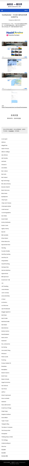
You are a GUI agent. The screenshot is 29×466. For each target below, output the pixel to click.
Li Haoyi (3, 299)
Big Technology (5, 180)
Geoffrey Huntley (5, 254)
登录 (19, 118)
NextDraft (4, 340)
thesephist (4, 433)
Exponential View (5, 244)
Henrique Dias (5, 267)
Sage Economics (5, 382)
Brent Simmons (5, 190)
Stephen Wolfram (6, 414)
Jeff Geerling (4, 286)
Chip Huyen (4, 200)
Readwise (4, 366)
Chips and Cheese (6, 203)
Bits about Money (6, 184)
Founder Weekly (5, 251)
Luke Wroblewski (5, 308)
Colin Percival (4, 209)
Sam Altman (4, 385)
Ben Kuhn (3, 174)
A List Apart (4, 139)
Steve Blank (4, 417)
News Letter (4, 337)
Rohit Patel (4, 376)
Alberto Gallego (5, 151)
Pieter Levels (4, 356)
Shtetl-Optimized (6, 395)
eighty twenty (5, 228)
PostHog (3, 360)
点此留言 (12, 131)
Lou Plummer (4, 305)
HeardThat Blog (5, 264)
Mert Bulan (4, 324)
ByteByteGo (4, 196)
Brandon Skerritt (5, 187)
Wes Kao (3, 446)
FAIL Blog (3, 248)
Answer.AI (3, 164)
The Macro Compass (6, 427)
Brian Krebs (4, 193)
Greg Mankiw (4, 260)
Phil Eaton (3, 353)
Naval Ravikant (5, 334)
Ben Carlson (4, 171)
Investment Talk (5, 280)
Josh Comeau (5, 292)
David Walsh (4, 219)
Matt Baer (4, 315)
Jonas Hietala (5, 289)
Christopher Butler (6, 206)
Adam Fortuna (5, 148)
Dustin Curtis (4, 225)
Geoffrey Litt (4, 257)
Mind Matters (4, 328)
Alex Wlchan (4, 155)
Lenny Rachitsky (5, 296)
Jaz (2, 283)
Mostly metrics (5, 331)
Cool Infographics (6, 212)
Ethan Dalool (4, 238)
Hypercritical (4, 273)
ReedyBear (4, 369)
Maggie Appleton (5, 312)
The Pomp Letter (5, 430)
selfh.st (3, 392)
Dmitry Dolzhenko (5, 222)
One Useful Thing (5, 350)
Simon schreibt (5, 398)
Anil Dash (3, 161)
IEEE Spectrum (5, 276)
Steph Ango (4, 411)
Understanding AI (5, 443)
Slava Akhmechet (6, 405)
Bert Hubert (4, 177)
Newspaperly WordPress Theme (17, 463)
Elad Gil (3, 232)
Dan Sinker (4, 216)
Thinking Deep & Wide (7, 437)
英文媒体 (3, 449)
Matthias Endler (5, 321)
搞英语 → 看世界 (14, 4)
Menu (26, 10)
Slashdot (3, 401)
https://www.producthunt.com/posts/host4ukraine (14, 107)
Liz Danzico (4, 302)
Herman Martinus (5, 270)
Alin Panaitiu (4, 158)
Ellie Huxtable (4, 235)
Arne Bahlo (4, 167)
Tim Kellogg (4, 440)
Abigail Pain (4, 145)
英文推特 (3, 453)
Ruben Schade (5, 379)
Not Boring (4, 347)
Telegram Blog (5, 424)
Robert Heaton (5, 372)
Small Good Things (6, 408)
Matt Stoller (4, 318)
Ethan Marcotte (5, 241)
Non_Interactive (5, 344)
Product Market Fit (6, 363)
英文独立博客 (4, 456)
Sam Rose (4, 388)
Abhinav (3, 142)
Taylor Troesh (5, 421)
